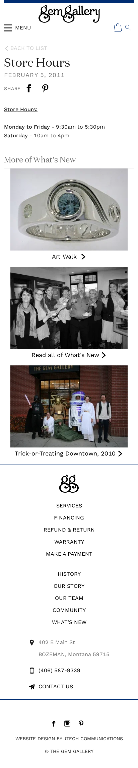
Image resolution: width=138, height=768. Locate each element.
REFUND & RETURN (69, 530)
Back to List (28, 48)
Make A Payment (69, 554)
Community (69, 610)
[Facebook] (55, 723)
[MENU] (8, 31)
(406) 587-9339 (59, 670)
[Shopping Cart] (118, 27)
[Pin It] (46, 88)
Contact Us (56, 686)
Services (69, 505)
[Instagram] (69, 723)
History (69, 574)
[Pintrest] (83, 723)
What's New (69, 622)
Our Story (69, 586)
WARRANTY (69, 542)
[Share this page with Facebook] (29, 88)
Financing (69, 517)
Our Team (69, 598)
